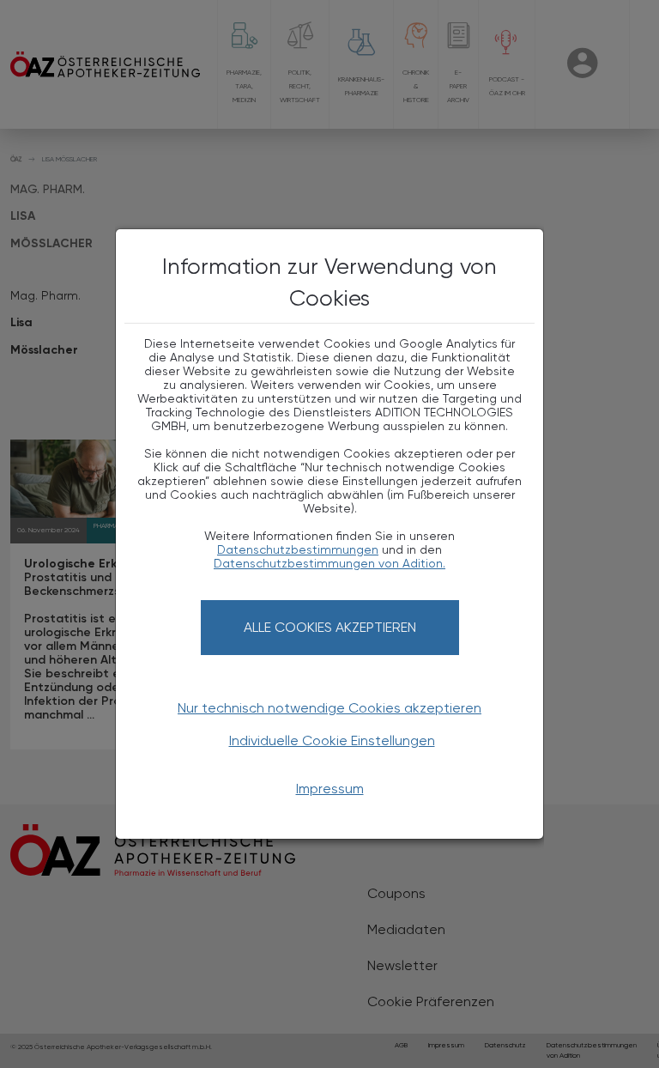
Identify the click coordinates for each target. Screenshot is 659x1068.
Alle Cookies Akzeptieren (330, 627)
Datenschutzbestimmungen (297, 549)
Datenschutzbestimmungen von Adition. (329, 563)
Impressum (330, 788)
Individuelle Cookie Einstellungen (332, 740)
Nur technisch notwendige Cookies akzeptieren (329, 708)
